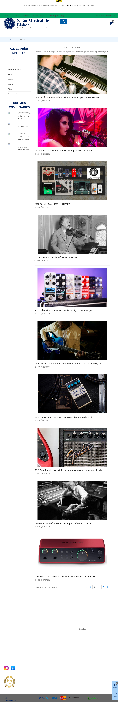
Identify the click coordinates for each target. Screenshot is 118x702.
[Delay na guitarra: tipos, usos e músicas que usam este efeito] (72, 394)
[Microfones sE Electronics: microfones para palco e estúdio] (72, 127)
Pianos (63, 35)
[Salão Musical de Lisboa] (9, 23)
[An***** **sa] (9, 134)
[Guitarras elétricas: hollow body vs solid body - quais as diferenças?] (72, 340)
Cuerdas (10, 74)
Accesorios (9, 31)
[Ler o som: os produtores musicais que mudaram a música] (72, 500)
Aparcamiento (11, 621)
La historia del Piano (88, 621)
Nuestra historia (87, 618)
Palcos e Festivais (14, 94)
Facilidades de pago (13, 625)
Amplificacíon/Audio (44, 31)
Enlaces (9, 612)
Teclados (100, 35)
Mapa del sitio (86, 612)
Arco (60, 31)
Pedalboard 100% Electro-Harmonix (52, 203)
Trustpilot (82, 629)
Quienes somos (86, 615)
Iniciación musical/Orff (16, 35)
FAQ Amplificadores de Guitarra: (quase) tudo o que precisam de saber (69, 470)
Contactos (85, 609)
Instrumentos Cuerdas (78, 31)
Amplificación (13, 65)
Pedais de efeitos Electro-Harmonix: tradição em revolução (63, 310)
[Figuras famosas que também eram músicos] (72, 234)
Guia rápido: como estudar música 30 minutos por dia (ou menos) (67, 97)
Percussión (11, 79)
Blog (83, 625)
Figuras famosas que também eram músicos (56, 257)
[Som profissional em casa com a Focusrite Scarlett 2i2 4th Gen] (72, 553)
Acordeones (24, 31)
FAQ (8, 609)
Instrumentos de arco (15, 70)
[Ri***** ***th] (9, 123)
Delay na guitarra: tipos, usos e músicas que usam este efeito (64, 417)
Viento (81, 35)
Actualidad (11, 60)
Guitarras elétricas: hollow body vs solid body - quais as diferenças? (68, 363)
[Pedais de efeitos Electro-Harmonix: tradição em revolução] (72, 287)
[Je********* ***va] (9, 144)
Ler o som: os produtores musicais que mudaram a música (63, 523)
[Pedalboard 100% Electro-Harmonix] (72, 181)
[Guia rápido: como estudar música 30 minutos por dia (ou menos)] (72, 74)
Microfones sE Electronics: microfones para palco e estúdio (64, 150)
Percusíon (44, 35)
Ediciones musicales (103, 31)
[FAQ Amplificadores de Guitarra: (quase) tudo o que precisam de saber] (72, 447)
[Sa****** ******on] (9, 113)
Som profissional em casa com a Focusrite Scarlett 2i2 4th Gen (65, 576)
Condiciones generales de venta (17, 618)
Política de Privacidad (14, 615)
